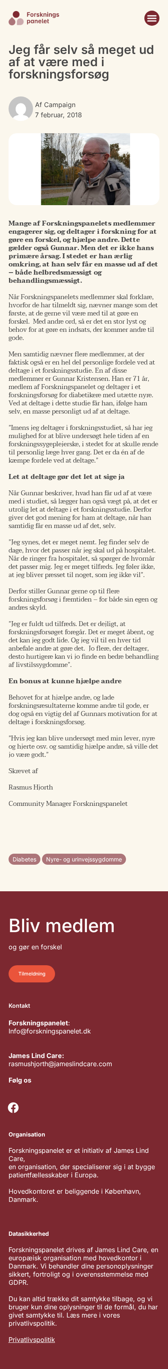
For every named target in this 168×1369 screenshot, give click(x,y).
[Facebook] (13, 1107)
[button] (152, 18)
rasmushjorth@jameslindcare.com (60, 1064)
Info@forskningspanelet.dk (50, 1031)
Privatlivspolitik (32, 1339)
